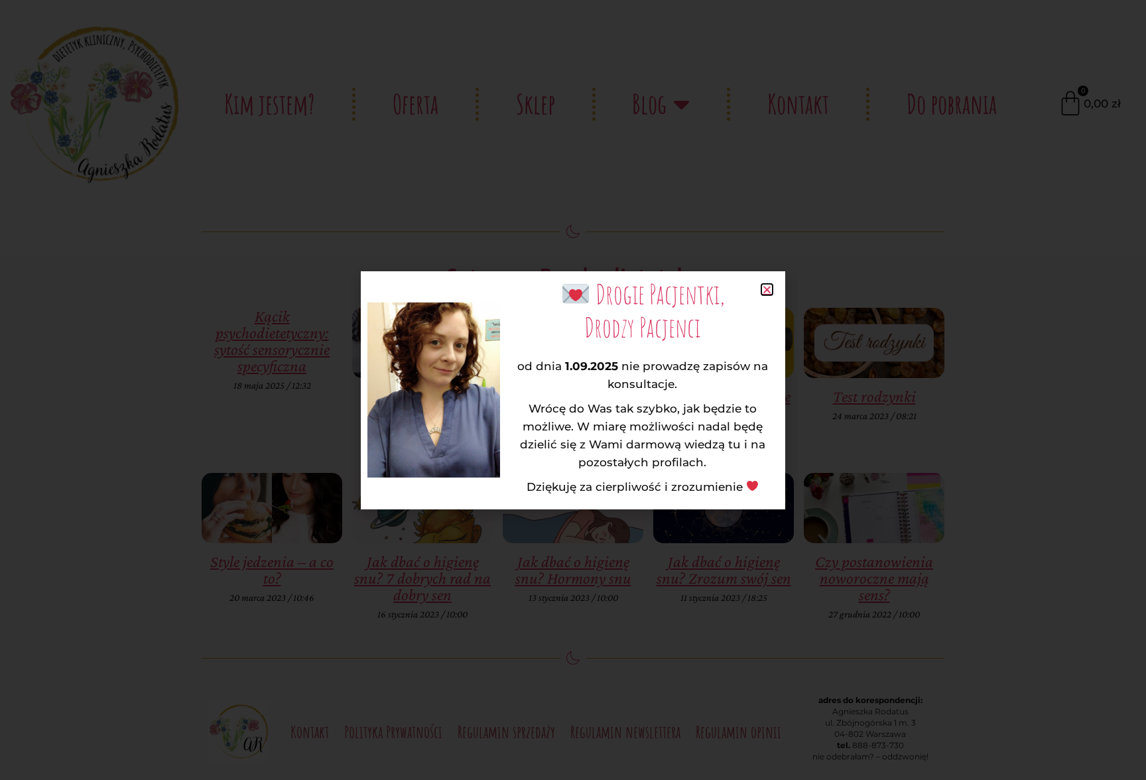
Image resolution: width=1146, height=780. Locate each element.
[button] (767, 289)
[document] (573, 390)
